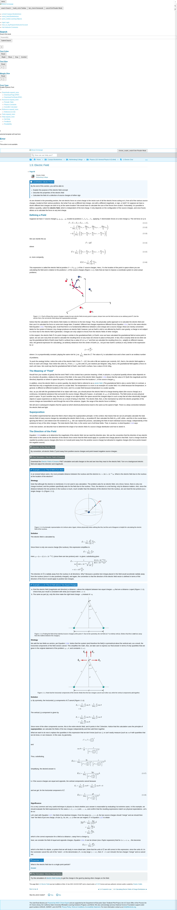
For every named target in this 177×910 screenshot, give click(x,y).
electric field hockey (53, 878)
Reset (3, 54)
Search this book (5, 34)
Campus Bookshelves (55, 159)
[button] (7, 121)
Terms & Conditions (78, 907)
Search (33, 155)
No (60, 895)
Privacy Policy (66, 907)
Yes (52, 895)
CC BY (98, 884)
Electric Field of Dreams (50, 461)
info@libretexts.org (129, 907)
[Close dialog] (1, 141)
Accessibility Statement (92, 907)
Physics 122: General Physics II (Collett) (102, 159)
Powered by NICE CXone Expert (58, 903)
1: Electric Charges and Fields (133, 159)
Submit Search (6, 40)
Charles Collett (137, 884)
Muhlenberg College (76, 159)
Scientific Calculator (10, 107)
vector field (98, 383)
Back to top (33, 889)
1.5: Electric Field (44, 884)
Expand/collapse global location (146, 159)
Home (38, 159)
